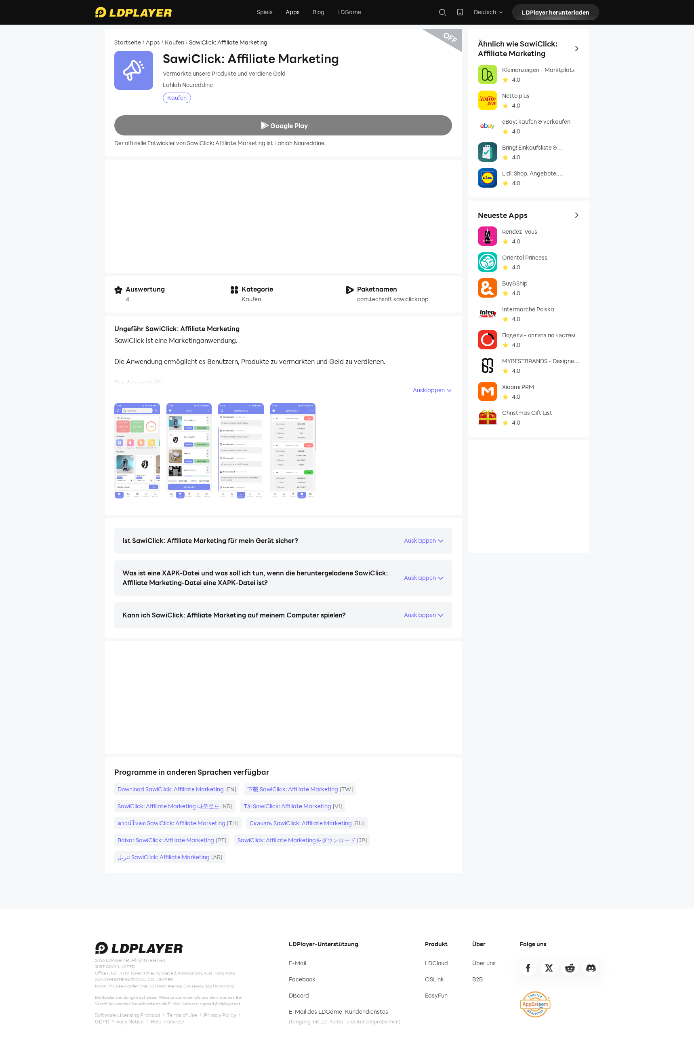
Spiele (265, 12)
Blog (318, 12)
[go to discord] (591, 968)
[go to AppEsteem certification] (535, 1004)
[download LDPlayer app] (460, 12)
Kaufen (174, 42)
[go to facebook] (528, 968)
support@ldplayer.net (220, 1003)
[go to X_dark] (549, 968)
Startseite (127, 42)
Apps (293, 12)
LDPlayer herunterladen (555, 12)
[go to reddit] (570, 968)
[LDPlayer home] (133, 12)
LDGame (349, 12)
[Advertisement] (283, 216)
